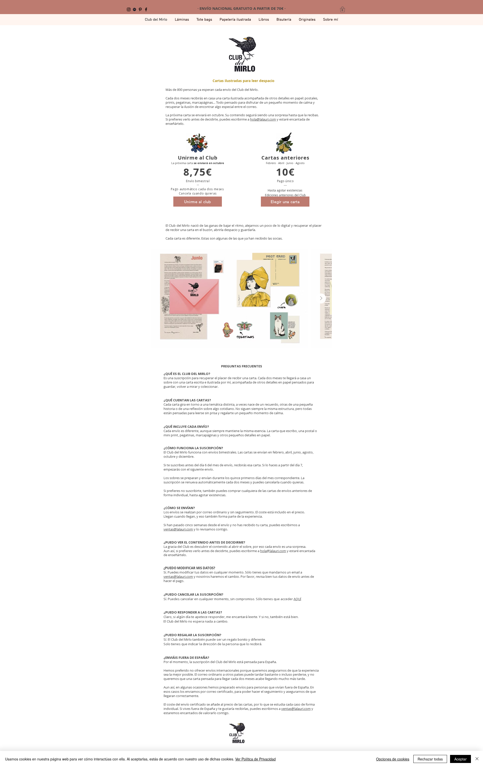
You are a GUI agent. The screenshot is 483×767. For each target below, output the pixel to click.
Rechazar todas (430, 758)
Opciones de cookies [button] (392, 758)
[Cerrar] (477, 759)
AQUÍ (297, 599)
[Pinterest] (140, 9)
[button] (342, 9)
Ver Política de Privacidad (255, 758)
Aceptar (460, 758)
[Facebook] (146, 9)
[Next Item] (321, 298)
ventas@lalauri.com (178, 529)
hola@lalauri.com (263, 119)
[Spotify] (134, 9)
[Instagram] (128, 9)
